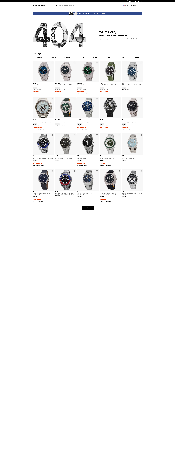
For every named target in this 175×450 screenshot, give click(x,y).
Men (44, 9)
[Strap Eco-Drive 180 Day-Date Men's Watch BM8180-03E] (119, 62)
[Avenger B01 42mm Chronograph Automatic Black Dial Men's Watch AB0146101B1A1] (74, 62)
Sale (141, 9)
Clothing (114, 9)
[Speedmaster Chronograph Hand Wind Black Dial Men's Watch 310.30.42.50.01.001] (141, 99)
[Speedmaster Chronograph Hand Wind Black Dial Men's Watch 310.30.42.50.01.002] (74, 135)
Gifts (135, 9)
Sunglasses (81, 9)
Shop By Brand (36, 9)
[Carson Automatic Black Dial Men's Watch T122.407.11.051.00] (97, 135)
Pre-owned (128, 9)
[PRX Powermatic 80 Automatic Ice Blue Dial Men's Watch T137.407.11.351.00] (141, 135)
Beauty (106, 9)
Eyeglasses (90, 9)
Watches (58, 9)
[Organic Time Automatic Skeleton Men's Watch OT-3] (119, 99)
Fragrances (99, 9)
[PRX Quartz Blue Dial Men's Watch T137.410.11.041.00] (97, 171)
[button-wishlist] (138, 5)
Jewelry (65, 9)
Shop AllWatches (88, 208)
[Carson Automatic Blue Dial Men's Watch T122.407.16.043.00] (52, 171)
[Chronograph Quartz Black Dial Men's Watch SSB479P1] (141, 171)
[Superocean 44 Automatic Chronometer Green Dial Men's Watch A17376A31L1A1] (119, 135)
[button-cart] (141, 5)
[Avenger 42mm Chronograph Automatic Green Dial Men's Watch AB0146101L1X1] (74, 99)
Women (50, 9)
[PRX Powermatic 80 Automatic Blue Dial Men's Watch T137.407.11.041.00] (141, 62)
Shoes (120, 9)
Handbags (72, 9)
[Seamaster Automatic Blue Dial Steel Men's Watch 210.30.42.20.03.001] (97, 99)
